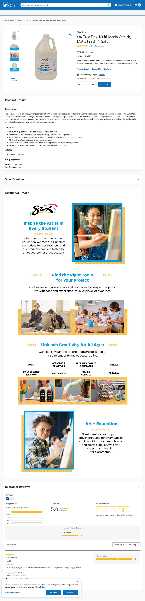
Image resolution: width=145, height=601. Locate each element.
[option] (14, 36)
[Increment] (93, 84)
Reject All (53, 593)
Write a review (99, 46)
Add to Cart (104, 84)
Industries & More (16, 20)
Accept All (70, 593)
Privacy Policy (40, 587)
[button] (123, 5)
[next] (14, 73)
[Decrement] (79, 84)
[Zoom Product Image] (70, 34)
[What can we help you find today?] (108, 5)
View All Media (14, 80)
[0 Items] (136, 5)
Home (5, 20)
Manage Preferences (12, 592)
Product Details (83, 69)
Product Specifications (101, 69)
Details (102, 75)
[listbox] (14, 52)
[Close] (77, 581)
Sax (86, 32)
